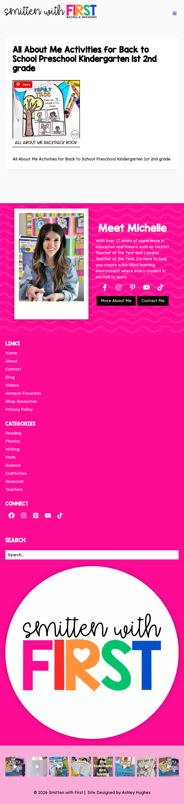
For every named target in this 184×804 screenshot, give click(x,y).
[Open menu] (175, 13)
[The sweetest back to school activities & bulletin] (125, 766)
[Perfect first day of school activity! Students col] (147, 766)
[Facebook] (104, 287)
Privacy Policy (19, 409)
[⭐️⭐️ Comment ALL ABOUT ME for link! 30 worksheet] (59, 766)
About (11, 361)
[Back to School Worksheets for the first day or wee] (81, 766)
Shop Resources (21, 401)
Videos (12, 385)
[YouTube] (146, 287)
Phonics (12, 441)
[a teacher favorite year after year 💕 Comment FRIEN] (169, 766)
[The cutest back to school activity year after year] (15, 766)
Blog (10, 377)
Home (11, 353)
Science (13, 465)
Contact (13, 369)
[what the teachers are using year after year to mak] (103, 766)
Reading (13, 433)
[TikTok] (60, 515)
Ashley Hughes (136, 792)
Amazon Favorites (23, 393)
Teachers (14, 489)
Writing (12, 449)
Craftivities (16, 473)
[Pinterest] (132, 287)
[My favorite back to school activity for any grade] (37, 766)
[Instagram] (118, 287)
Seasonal (14, 481)
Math (10, 457)
